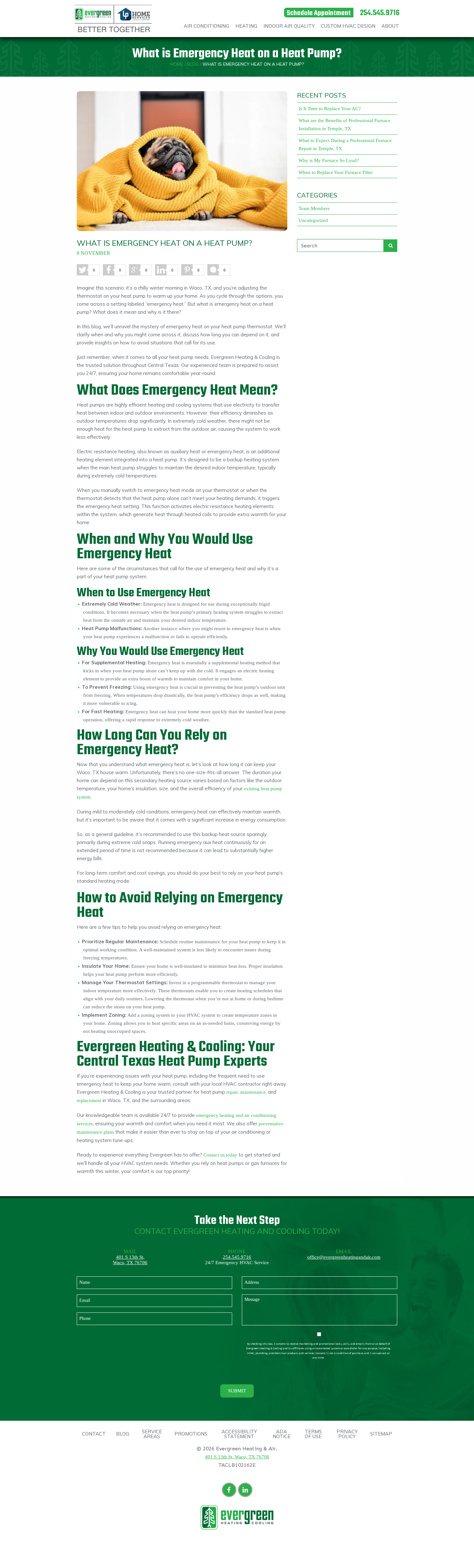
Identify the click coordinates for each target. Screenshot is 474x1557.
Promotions (190, 1434)
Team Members (314, 208)
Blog (193, 64)
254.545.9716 (237, 1257)
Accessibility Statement (239, 1433)
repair (232, 1092)
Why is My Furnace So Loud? (329, 160)
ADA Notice (282, 1433)
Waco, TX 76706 (130, 1262)
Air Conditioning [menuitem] (206, 26)
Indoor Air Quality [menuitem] (289, 26)
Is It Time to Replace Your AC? (330, 108)
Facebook (230, 1491)
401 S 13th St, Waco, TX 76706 (237, 1456)
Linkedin (246, 1491)
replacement (89, 1100)
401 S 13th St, (130, 1257)
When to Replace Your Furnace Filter (336, 172)
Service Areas (152, 1433)
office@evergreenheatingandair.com (343, 1257)
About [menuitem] (390, 26)
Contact (94, 1434)
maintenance (253, 1092)
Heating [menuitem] (246, 26)
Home (176, 64)
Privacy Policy (347, 1433)
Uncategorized (313, 220)
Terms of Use (313, 1433)
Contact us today (220, 1155)
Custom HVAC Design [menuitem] (348, 26)
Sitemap (381, 1434)
